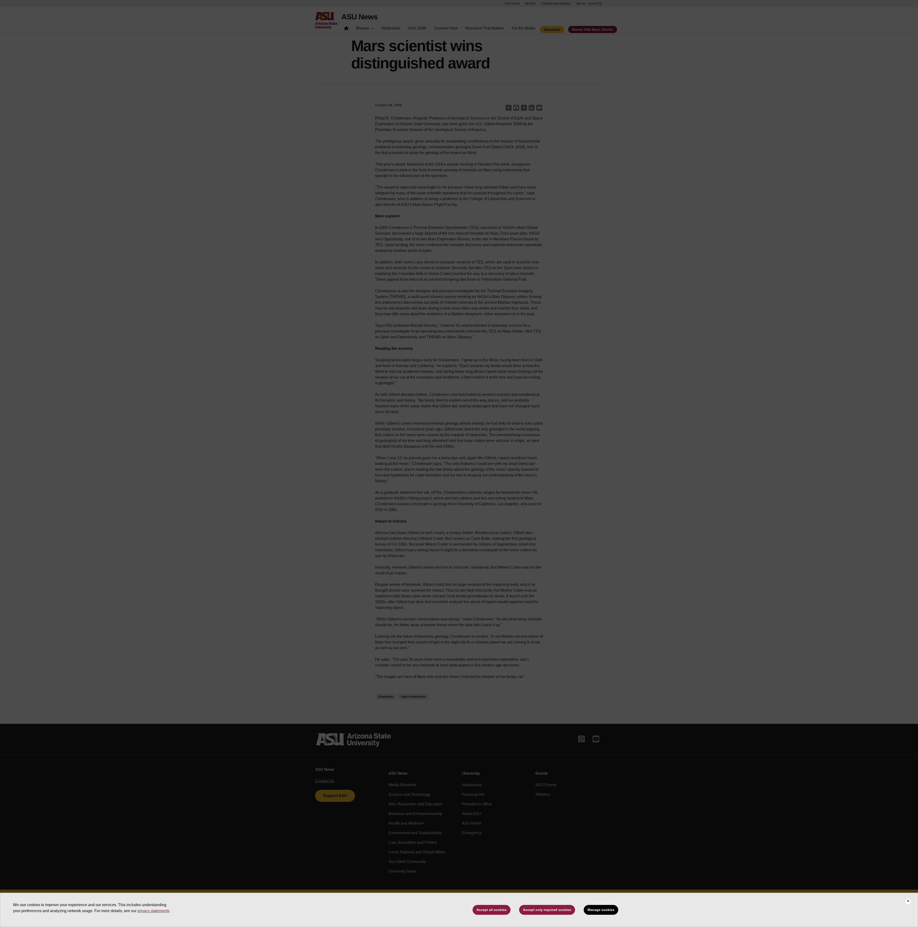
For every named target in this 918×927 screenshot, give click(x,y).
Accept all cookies (491, 910)
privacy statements (153, 911)
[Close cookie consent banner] (908, 901)
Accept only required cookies (547, 910)
